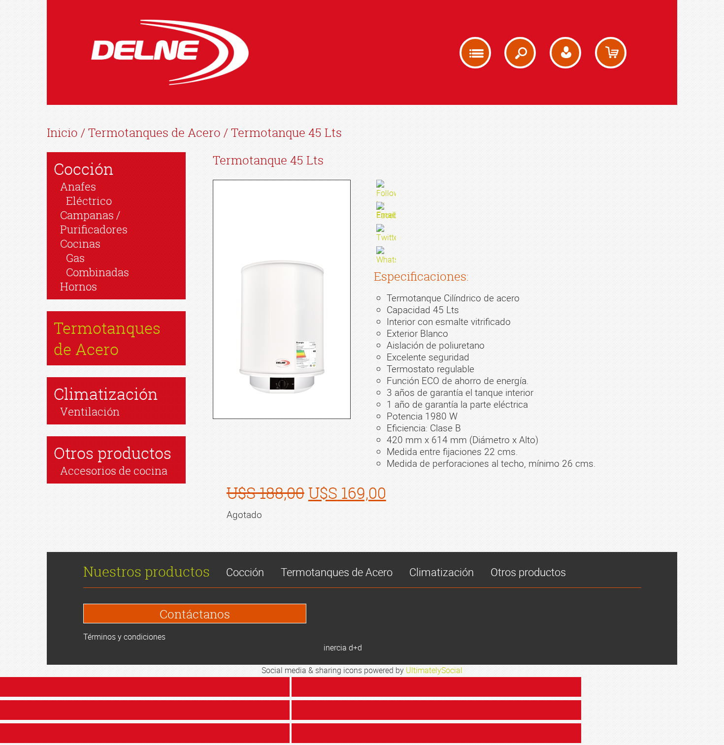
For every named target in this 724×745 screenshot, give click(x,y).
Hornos (78, 286)
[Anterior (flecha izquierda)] (145, 733)
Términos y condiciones (124, 636)
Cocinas (80, 243)
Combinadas (97, 272)
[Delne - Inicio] (170, 52)
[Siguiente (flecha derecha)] (436, 733)
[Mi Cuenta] (565, 52)
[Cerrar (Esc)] (145, 687)
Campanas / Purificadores (94, 222)
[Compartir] (436, 687)
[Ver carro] (611, 52)
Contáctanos (195, 614)
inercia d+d (343, 647)
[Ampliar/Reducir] (436, 710)
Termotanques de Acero (154, 132)
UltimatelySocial (434, 670)
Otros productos (112, 452)
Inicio (62, 132)
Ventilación (90, 411)
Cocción (84, 168)
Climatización (106, 393)
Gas (75, 258)
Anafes (78, 186)
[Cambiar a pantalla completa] (145, 710)
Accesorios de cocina (113, 470)
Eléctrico (89, 201)
